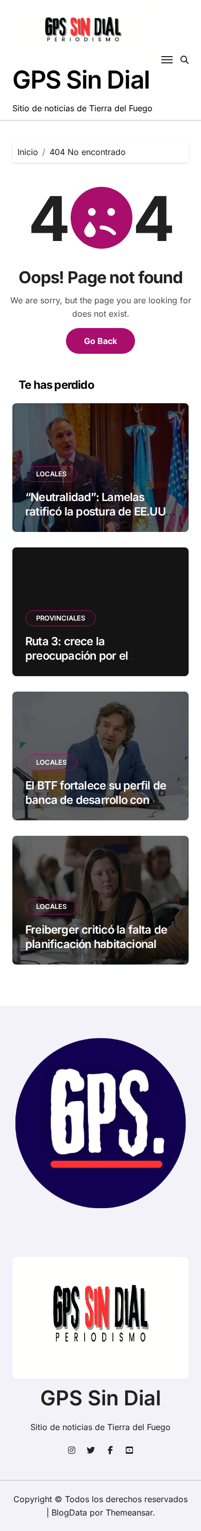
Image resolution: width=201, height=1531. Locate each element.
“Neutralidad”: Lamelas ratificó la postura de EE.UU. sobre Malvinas (96, 511)
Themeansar (129, 1512)
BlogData (69, 1512)
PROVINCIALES (60, 618)
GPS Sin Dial (81, 79)
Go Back (100, 341)
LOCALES (51, 474)
